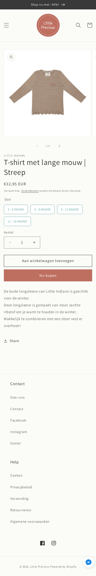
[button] (6, 25)
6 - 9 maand (42, 209)
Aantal (8, 232)
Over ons (17, 397)
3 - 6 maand (16, 209)
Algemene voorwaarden (30, 521)
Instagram (18, 431)
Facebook (18, 420)
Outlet (15, 443)
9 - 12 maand (70, 209)
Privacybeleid (21, 487)
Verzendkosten (30, 190)
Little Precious (40, 566)
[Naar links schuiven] (36, 146)
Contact (16, 409)
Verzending (19, 498)
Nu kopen (48, 275)
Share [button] (14, 340)
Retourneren (20, 510)
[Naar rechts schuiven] (59, 146)
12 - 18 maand (17, 221)
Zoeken (16, 475)
